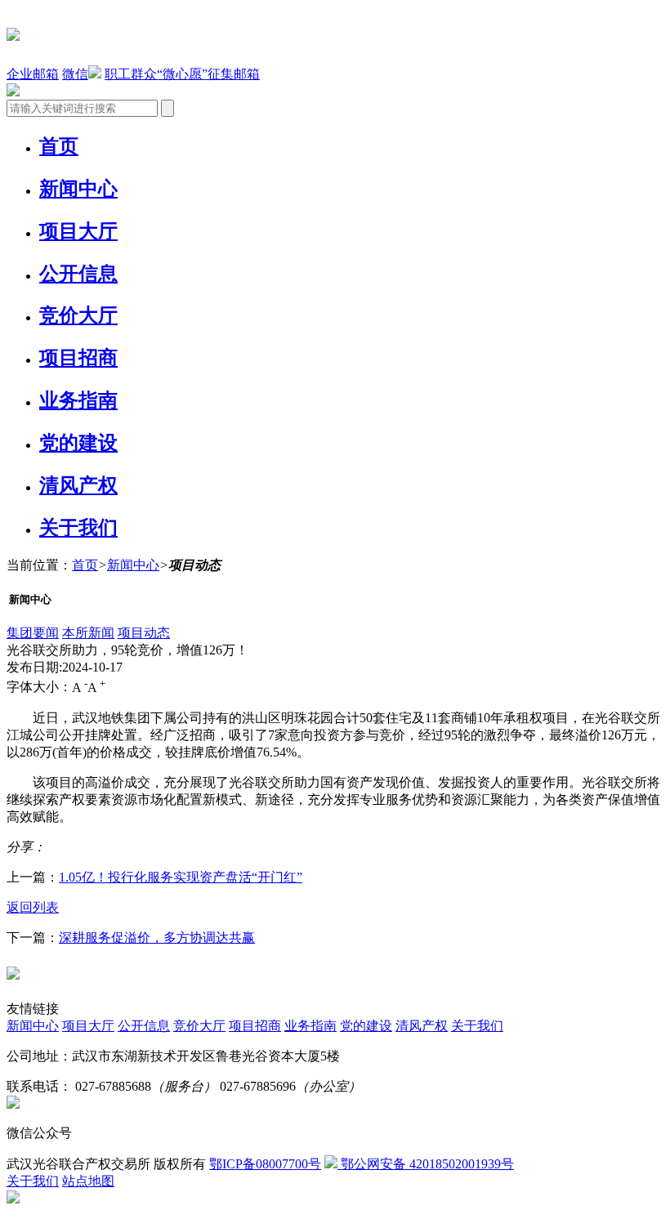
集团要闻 (33, 633)
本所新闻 (88, 633)
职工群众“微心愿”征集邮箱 (182, 74)
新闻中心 (78, 188)
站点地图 (88, 1181)
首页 (58, 146)
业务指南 (78, 400)
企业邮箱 (33, 74)
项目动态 (144, 633)
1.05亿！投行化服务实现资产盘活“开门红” (180, 877)
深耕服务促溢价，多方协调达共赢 (157, 937)
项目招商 (78, 357)
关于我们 (78, 527)
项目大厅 (78, 231)
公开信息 (78, 273)
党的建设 (78, 442)
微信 (75, 74)
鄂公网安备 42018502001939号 (425, 1164)
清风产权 (78, 485)
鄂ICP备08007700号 (265, 1164)
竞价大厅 (78, 315)
